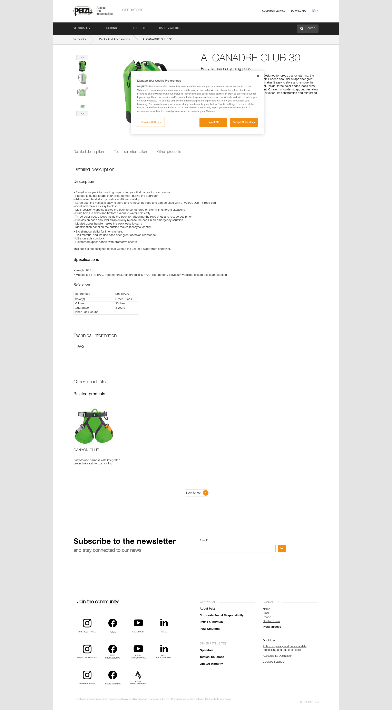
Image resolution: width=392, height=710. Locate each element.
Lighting (111, 28)
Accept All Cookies (244, 122)
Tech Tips (138, 28)
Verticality (82, 28)
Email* (204, 540)
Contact (257, 26)
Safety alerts (169, 28)
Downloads (298, 11)
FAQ (255, 20)
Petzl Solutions (210, 629)
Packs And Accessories (114, 39)
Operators (132, 10)
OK (282, 548)
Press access (272, 627)
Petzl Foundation (211, 622)
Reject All (213, 122)
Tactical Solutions (212, 657)
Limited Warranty (211, 664)
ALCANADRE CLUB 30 (158, 39)
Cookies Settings (151, 122)
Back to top (193, 493)
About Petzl (208, 609)
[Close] (258, 75)
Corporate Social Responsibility (222, 615)
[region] (197, 102)
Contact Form (271, 621)
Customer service (273, 11)
